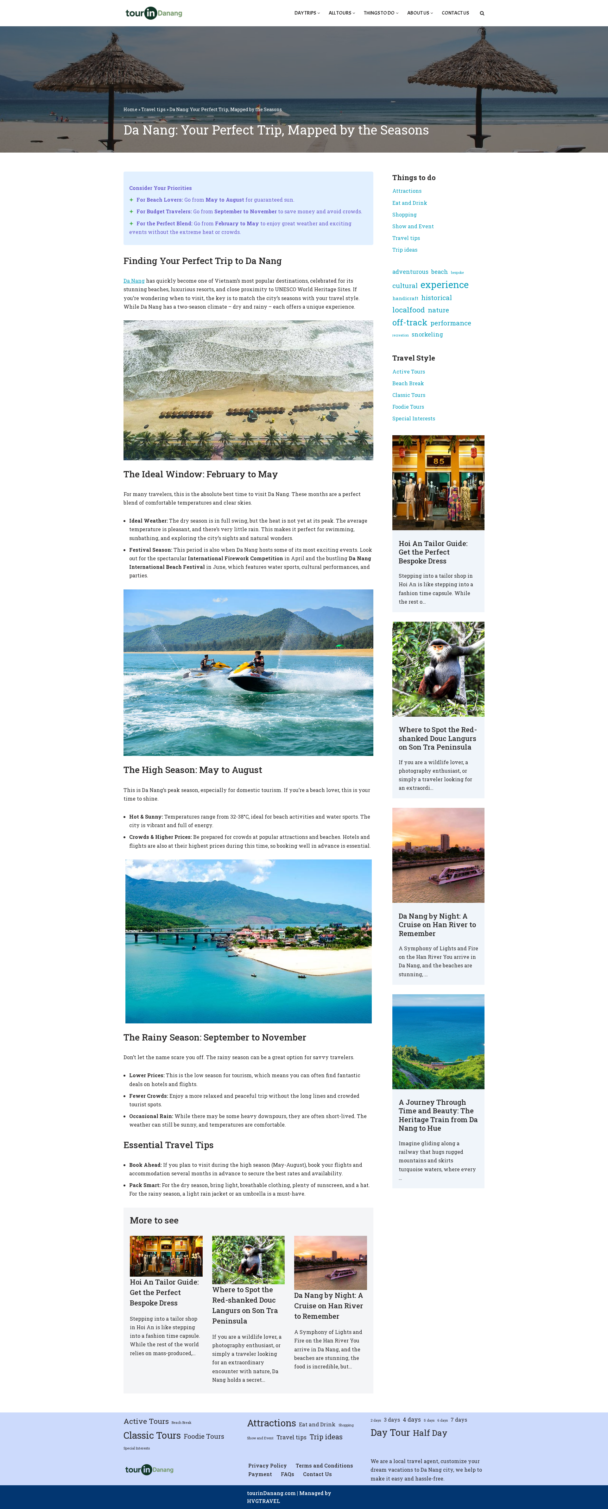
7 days (459, 1419)
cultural (405, 285)
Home (130, 109)
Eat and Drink (409, 202)
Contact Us (455, 13)
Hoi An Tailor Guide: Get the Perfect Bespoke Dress (164, 1292)
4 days (412, 1419)
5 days (429, 1420)
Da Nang (134, 280)
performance (450, 322)
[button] (319, 13)
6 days (442, 1420)
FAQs (287, 1474)
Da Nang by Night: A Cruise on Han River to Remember (328, 1306)
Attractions (406, 190)
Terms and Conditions (324, 1465)
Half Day (430, 1432)
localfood (408, 309)
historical (436, 297)
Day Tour (390, 1432)
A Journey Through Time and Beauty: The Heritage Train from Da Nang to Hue (438, 1115)
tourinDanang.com (271, 1493)
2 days (375, 1420)
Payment (260, 1474)
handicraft (405, 298)
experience (445, 284)
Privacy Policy (267, 1465)
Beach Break (408, 383)
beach (439, 271)
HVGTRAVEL (263, 1501)
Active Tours (408, 371)
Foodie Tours (408, 406)
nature (438, 309)
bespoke (457, 272)
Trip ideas (404, 249)
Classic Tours (408, 395)
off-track (410, 322)
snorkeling (427, 334)
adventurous (410, 271)
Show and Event (413, 226)
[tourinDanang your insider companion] (153, 13)
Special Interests (413, 418)
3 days (392, 1419)
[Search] (482, 13)
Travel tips (153, 109)
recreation (400, 335)
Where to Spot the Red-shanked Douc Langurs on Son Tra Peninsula (438, 738)
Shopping (404, 214)
